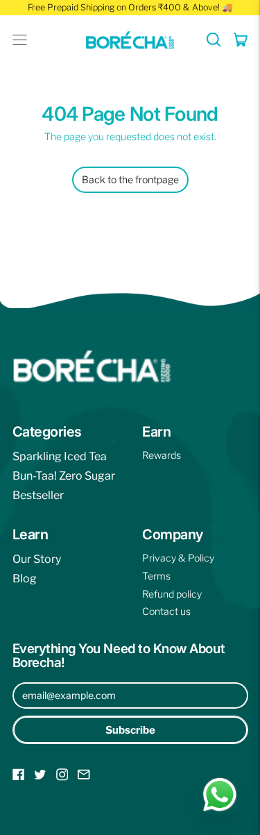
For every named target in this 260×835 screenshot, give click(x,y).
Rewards (161, 455)
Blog (24, 578)
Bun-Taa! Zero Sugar (63, 475)
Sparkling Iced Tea (59, 456)
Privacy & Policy (178, 558)
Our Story (36, 559)
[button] (213, 39)
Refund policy (172, 594)
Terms (156, 576)
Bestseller (38, 495)
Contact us (166, 611)
